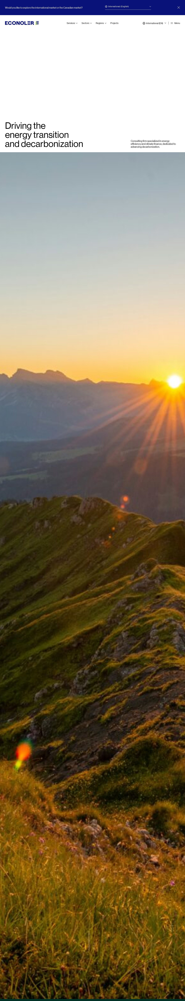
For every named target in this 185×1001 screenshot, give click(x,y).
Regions (100, 23)
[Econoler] (22, 22)
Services (71, 23)
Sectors (85, 23)
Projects (114, 23)
